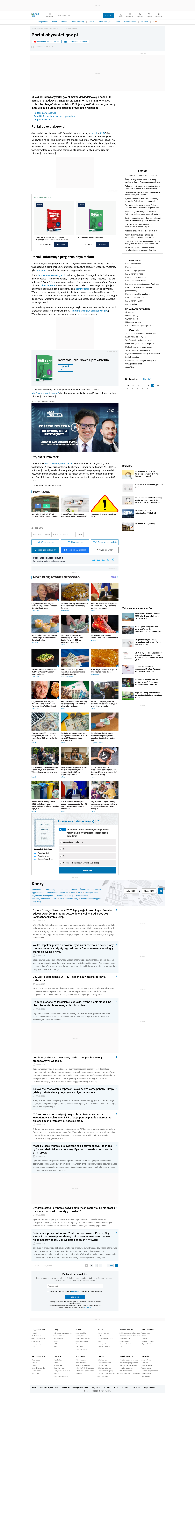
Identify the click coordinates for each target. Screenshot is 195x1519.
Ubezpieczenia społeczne (57, 893)
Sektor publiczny (77, 22)
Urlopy (74, 890)
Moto (118, 22)
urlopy (47, 534)
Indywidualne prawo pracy (42, 896)
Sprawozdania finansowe (128, 1344)
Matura (56, 1373)
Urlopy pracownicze (133, 322)
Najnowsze (143, 175)
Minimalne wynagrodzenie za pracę (139, 344)
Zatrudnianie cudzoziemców (137, 608)
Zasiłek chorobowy (132, 357)
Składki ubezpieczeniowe (128, 1365)
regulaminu (75, 1291)
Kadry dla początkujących (91, 899)
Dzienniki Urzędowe (82, 1365)
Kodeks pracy (49, 890)
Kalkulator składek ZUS (134, 297)
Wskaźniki (134, 330)
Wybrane (154, 175)
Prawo (91, 22)
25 (133, 385)
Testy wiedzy (58, 1379)
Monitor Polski (80, 1363)
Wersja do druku (47, 542)
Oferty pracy (36, 902)
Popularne (131, 175)
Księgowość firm (38, 1329)
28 (148, 385)
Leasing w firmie (103, 1344)
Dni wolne (127, 465)
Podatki (34, 1333)
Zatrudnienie (63, 890)
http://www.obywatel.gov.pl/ (51, 275)
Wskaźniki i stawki (127, 1356)
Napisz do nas (77, 542)
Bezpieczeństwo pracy (69, 899)
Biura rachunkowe (127, 1329)
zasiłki (79, 534)
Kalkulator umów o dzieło (135, 281)
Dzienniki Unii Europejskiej (84, 1368)
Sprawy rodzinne (81, 1333)
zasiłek (94, 133)
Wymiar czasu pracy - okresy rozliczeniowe (142, 354)
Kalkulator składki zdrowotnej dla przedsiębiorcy (138, 289)
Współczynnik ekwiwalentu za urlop (139, 340)
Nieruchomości (130, 22)
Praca (77, 1344)
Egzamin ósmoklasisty (61, 1376)
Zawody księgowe (37, 1344)
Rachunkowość (36, 1336)
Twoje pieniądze (104, 22)
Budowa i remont (148, 1341)
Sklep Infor (79, 1346)
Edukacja (144, 22)
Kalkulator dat (130, 267)
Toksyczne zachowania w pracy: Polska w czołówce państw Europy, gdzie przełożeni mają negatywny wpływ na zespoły (142, 206)
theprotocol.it (146, 1373)
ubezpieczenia (48, 285)
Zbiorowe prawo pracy (64, 896)
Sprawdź (65, 368)
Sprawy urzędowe (81, 1341)
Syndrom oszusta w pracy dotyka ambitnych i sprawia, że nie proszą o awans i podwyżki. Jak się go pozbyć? (143, 219)
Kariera (107, 1387)
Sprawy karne (80, 1336)
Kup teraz (61, 244)
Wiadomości (54, 28)
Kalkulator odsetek (104, 1368)
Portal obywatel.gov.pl (45, 113)
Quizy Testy (130, 367)
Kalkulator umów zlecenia (135, 277)
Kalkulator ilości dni (104, 1363)
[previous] (86, 1265)
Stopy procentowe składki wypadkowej (140, 333)
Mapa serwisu (149, 1387)
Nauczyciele (57, 1365)
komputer (41, 270)
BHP (73, 893)
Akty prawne (80, 1356)
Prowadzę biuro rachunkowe (130, 1336)
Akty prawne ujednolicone (84, 1371)
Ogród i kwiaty (147, 1344)
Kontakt (125, 1387)
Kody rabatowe (147, 1365)
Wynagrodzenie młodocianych (137, 350)
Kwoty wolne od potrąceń (135, 337)
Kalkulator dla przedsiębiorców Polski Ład (142, 284)
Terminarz (134, 379)
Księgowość (43, 22)
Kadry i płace (36, 1371)
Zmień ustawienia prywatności (75, 1387)
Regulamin (96, 1387)
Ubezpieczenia (82, 896)
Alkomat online (131, 304)
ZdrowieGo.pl (146, 1360)
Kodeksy (78, 1373)
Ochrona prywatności (49, 1387)
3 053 (110, 1266)
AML (121, 1346)
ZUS (102, 133)
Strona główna (36, 28)
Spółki (100, 1336)
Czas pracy (129, 312)
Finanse (144, 1338)
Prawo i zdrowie (81, 1349)
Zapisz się (75, 1297)
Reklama (136, 1387)
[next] (116, 1265)
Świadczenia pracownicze (90, 890)
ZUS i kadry (35, 1341)
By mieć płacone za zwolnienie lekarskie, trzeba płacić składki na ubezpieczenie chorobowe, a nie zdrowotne (141, 200)
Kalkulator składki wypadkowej (137, 294)
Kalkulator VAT (103, 1365)
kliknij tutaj (87, 1307)
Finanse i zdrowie (104, 1346)
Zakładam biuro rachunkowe (130, 1333)
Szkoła (55, 1363)
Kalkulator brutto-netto (134, 274)
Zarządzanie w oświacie (62, 1371)
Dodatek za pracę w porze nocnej (138, 347)
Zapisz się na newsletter (107, 542)
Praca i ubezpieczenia (105, 1338)
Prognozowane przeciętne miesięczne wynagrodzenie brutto (140, 362)
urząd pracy (37, 534)
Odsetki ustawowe (126, 1371)
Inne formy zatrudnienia (41, 899)
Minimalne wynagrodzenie (129, 1363)
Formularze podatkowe (150, 1371)
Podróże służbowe (126, 1368)
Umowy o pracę (131, 315)
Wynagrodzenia (131, 319)
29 (153, 385)
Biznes (64, 22)
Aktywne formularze (139, 308)
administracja (82, 289)
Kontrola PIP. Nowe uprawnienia (83, 360)
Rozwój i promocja (38, 1368)
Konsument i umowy (82, 1338)
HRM (80, 893)
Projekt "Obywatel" (43, 119)
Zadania (34, 1365)
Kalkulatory (134, 260)
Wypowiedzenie (38, 893)
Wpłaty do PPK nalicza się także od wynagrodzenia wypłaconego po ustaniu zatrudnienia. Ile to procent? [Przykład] (141, 236)
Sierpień (147, 379)
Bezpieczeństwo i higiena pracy (138, 326)
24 (128, 385)
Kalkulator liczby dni (133, 264)
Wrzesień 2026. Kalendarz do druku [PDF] (141, 231)
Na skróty (145, 1356)
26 (138, 385)
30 (158, 385)
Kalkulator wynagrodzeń (135, 270)
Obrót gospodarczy (38, 1338)
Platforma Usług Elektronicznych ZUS (89, 310)
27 (143, 385)
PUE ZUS (57, 534)
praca (65, 534)
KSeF (155, 22)
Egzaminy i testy (59, 1368)
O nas (33, 1387)
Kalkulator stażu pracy (105, 1371)
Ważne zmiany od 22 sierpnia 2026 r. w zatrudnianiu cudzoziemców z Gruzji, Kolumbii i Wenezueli (140, 249)
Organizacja (35, 1360)
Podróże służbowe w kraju (129, 1360)
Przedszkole (57, 1360)
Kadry (54, 22)
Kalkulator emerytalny (134, 301)
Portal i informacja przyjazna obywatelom (54, 116)
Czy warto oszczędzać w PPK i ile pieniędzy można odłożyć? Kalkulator (142, 193)
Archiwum (145, 1363)
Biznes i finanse (103, 1333)
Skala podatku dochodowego (130, 1373)
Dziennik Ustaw (80, 1360)
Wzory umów (146, 1368)
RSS (116, 1387)
